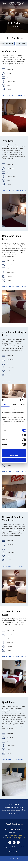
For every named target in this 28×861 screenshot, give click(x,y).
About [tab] (23, 404)
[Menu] (3, 3)
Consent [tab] (5, 404)
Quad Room (21, 44)
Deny (14, 459)
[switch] (24, 435)
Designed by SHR (17, 851)
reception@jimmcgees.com (16, 838)
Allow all (14, 451)
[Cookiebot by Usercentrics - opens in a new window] (20, 400)
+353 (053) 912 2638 (16, 835)
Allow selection (14, 455)
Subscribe (12, 814)
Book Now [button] (14, 858)
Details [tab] (14, 404)
